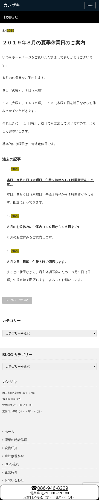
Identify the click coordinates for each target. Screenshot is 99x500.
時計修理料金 (14, 456)
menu (90, 5)
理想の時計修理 (16, 439)
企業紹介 (11, 472)
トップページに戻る (17, 300)
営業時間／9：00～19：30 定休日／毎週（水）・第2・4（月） (49, 492)
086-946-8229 (52, 488)
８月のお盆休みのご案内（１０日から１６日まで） (44, 227)
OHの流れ (12, 464)
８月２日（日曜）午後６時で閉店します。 (37, 262)
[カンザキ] (23, 5)
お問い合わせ (14, 480)
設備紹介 (11, 448)
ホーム (9, 431)
